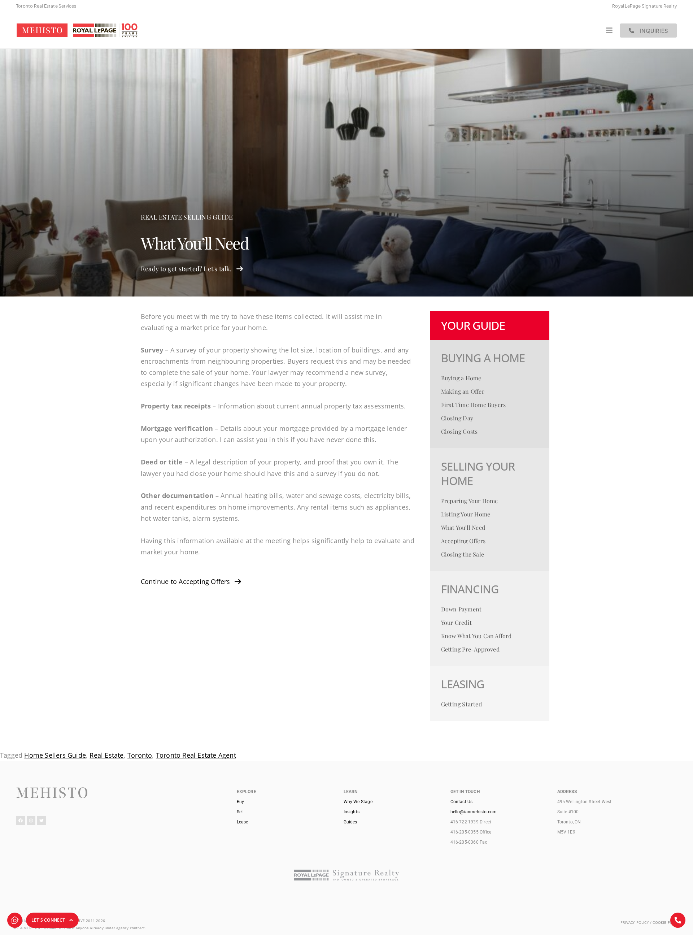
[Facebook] (20, 820)
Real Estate (106, 755)
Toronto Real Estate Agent (196, 755)
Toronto (139, 755)
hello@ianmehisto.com (473, 811)
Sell (240, 811)
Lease (242, 821)
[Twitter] (41, 820)
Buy (240, 801)
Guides (350, 821)
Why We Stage (358, 801)
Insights (352, 811)
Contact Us (461, 801)
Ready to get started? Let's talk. (186, 268)
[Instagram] (31, 820)
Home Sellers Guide (55, 755)
